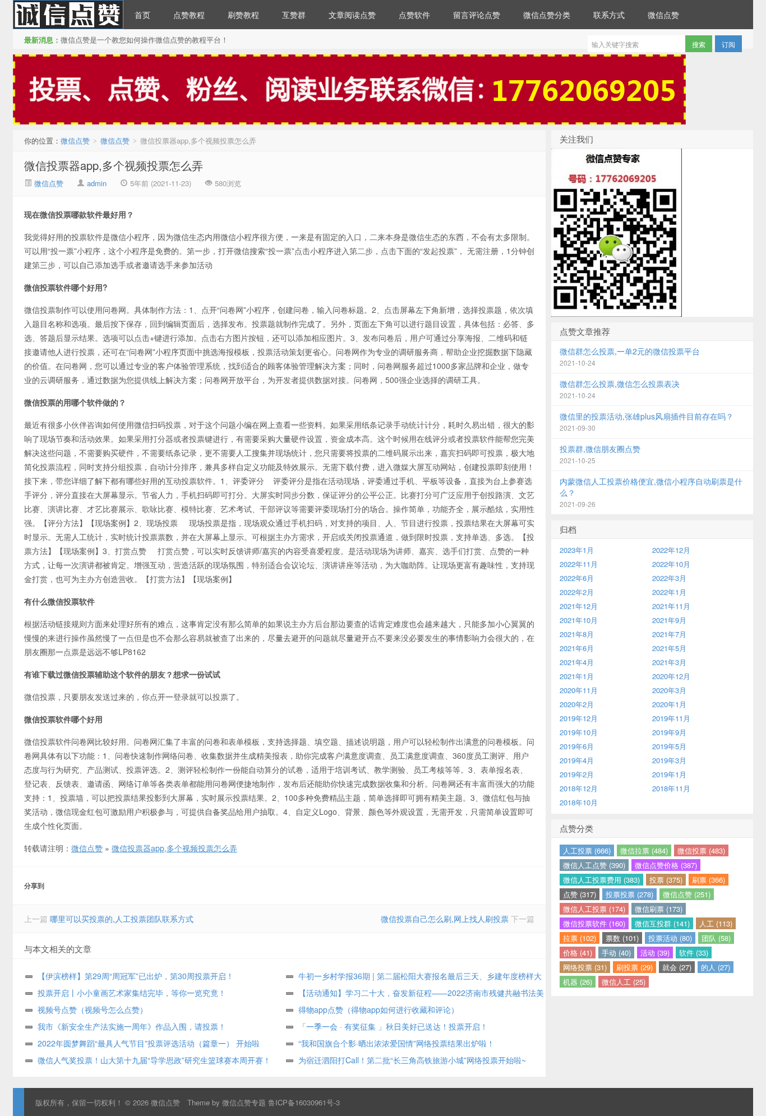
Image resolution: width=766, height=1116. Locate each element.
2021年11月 (671, 606)
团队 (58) (716, 938)
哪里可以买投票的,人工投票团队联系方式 (121, 918)
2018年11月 (671, 788)
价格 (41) (577, 952)
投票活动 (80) (670, 938)
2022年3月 (669, 578)
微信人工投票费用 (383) (601, 879)
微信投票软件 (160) (594, 923)
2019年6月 (577, 746)
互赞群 (294, 14)
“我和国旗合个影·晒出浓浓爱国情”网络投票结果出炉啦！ (396, 1043)
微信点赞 (68, 14)
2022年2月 (577, 592)
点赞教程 (189, 14)
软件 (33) (693, 952)
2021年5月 (669, 648)
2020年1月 (669, 704)
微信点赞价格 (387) (666, 865)
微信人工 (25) (623, 981)
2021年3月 (669, 662)
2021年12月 (579, 606)
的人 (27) (715, 967)
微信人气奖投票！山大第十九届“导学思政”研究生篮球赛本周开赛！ (154, 1060)
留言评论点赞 (476, 14)
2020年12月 (671, 676)
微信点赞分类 (546, 14)
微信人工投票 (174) (594, 908)
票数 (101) (622, 938)
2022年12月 (671, 550)
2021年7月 (669, 634)
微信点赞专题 (244, 1102)
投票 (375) (665, 879)
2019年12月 (579, 718)
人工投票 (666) (587, 850)
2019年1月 (669, 774)
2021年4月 (577, 662)
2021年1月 (577, 676)
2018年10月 (579, 802)
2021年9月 (669, 620)
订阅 (728, 44)
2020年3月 (669, 690)
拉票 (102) (579, 938)
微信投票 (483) (701, 850)
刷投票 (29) (634, 967)
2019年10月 (579, 732)
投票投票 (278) (629, 894)
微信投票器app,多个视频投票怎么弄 (113, 165)
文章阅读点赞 (352, 14)
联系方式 (609, 14)
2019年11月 (671, 718)
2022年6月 (577, 578)
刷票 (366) (708, 879)
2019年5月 (669, 746)
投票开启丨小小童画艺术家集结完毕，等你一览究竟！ (132, 992)
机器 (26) (577, 981)
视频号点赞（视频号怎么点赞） (92, 1009)
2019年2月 (577, 774)
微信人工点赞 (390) (594, 865)
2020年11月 (579, 690)
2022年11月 (579, 564)
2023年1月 (577, 550)
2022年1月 (669, 592)
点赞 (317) (579, 894)
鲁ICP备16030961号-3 (304, 1102)
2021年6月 (577, 648)
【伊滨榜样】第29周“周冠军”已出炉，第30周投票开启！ (136, 975)
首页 (142, 14)
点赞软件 (414, 14)
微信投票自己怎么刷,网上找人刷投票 (445, 918)
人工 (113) (715, 923)
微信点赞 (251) (686, 894)
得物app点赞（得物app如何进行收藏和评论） (378, 1009)
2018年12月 (579, 788)
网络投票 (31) (585, 967)
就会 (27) (676, 967)
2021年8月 (577, 634)
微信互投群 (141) (662, 923)
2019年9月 (669, 732)
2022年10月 (671, 564)
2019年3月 (669, 760)
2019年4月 (577, 760)
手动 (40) (616, 952)
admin (97, 183)
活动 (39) (655, 952)
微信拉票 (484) (644, 850)
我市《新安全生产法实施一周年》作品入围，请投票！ (132, 1026)
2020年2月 (577, 704)
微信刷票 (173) (658, 908)
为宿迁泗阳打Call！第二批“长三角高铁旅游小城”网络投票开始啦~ (412, 1060)
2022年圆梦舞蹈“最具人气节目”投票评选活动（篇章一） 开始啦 (149, 1043)
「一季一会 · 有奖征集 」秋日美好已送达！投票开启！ (393, 1026)
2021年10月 (579, 620)
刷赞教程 (243, 14)
